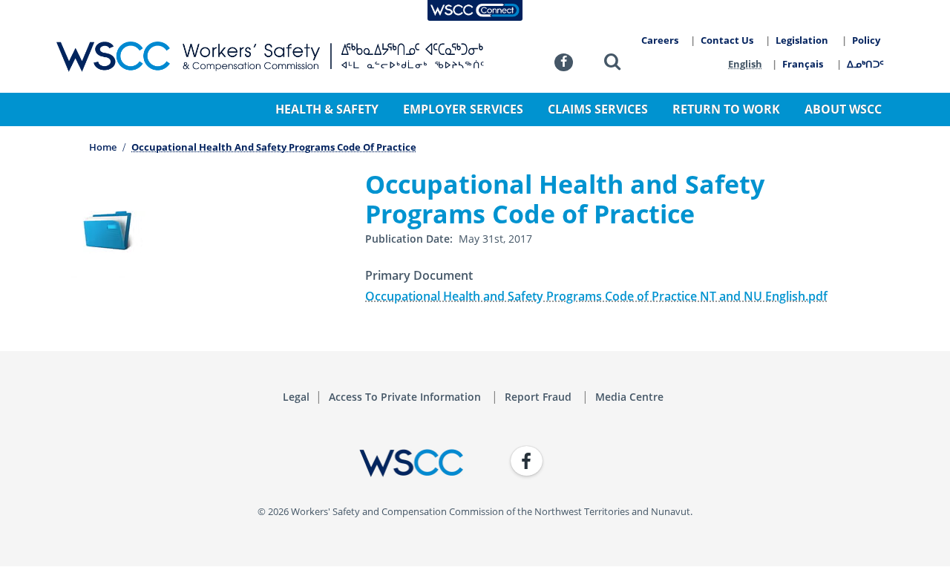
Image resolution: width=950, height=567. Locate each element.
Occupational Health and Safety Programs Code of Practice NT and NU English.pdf (596, 296)
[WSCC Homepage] (259, 463)
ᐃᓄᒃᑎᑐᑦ (865, 64)
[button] (612, 64)
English (745, 64)
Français (802, 64)
